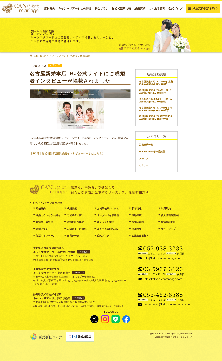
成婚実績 (139, 8)
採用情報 (137, 228)
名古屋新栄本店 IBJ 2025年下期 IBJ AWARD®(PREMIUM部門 (155, 109)
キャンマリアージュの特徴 (74, 8)
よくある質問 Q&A (107, 228)
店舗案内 (49, 8)
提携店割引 (138, 222)
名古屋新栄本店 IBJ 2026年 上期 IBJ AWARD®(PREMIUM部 (156, 83)
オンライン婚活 (105, 222)
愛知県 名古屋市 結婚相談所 (54, 250)
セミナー (143, 165)
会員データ (73, 235)
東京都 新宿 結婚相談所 (51, 270)
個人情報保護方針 (171, 215)
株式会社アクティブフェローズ (178, 337)
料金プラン (102, 8)
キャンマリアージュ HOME (47, 202)
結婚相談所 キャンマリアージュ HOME (55, 55)
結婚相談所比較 (121, 8)
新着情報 (137, 208)
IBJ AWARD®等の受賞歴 (152, 151)
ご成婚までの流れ (76, 228)
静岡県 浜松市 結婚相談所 (51, 296)
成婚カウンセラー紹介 (48, 215)
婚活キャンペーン (45, 235)
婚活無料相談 (168, 222)
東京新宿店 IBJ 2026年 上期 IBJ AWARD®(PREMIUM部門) (155, 100)
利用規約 (166, 208)
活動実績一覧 (146, 144)
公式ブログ (175, 8)
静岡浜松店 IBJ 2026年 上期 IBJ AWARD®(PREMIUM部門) (155, 91)
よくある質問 (157, 8)
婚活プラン (42, 228)
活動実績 (85, 55)
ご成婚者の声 (74, 215)
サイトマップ (168, 228)
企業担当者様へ (140, 235)
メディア (143, 158)
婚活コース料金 (44, 222)
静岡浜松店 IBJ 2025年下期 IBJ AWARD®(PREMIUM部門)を (155, 117)
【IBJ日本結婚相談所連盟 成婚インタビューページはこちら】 (67, 153)
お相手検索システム (108, 208)
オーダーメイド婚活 (108, 215)
